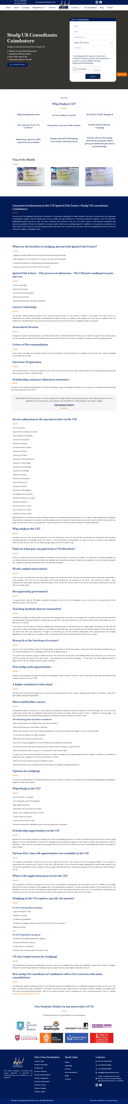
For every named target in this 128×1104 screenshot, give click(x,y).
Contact (110, 8)
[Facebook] (97, 2)
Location (74, 8)
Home (8, 8)
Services (52, 8)
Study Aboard (38, 8)
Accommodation (90, 8)
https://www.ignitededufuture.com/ (25, 994)
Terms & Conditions (98, 1100)
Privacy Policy (111, 1100)
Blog (102, 8)
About (16, 8)
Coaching (25, 8)
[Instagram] (100, 2)
